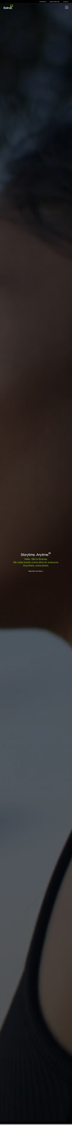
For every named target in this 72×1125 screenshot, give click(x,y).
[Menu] (66, 7)
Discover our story (35, 571)
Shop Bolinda (42, 1)
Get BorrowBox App (54, 1)
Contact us (65, 1)
